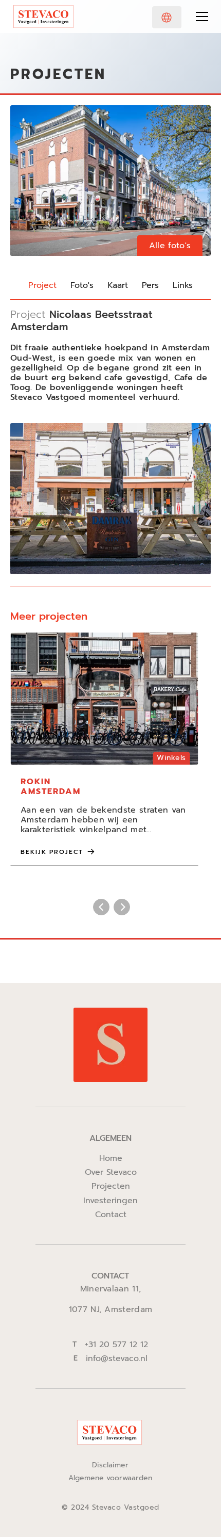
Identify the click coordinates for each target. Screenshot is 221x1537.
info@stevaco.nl (117, 1359)
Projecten (110, 1186)
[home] (43, 16)
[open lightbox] (110, 180)
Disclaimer (110, 1465)
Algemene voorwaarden (110, 1478)
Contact (110, 1215)
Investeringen (110, 1201)
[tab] (42, 286)
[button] (166, 17)
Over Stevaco (111, 1172)
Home (110, 1158)
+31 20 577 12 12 (116, 1345)
